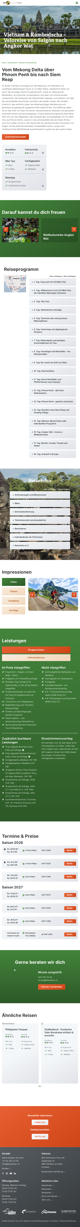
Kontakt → (7, 1168)
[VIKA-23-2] (53, 594)
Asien (4, 63)
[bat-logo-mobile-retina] (12, 2)
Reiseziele (47, 1189)
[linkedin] (15, 1173)
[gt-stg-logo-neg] (68, 1211)
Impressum (55, 1221)
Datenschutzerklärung (68, 1221)
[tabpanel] (40, 737)
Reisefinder (47, 1185)
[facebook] (3, 1173)
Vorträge (13, 610)
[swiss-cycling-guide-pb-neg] (9, 1209)
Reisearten (47, 1192)
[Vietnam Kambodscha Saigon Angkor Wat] (15, 276)
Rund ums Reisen (50, 1196)
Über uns (46, 1200)
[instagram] (7, 1173)
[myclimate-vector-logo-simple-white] (49, 1211)
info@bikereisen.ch (11, 1164)
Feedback (13, 600)
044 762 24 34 (45, 977)
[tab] (36, 650)
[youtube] (11, 1173)
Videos (13, 591)
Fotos (14, 582)
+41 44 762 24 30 (10, 1161)
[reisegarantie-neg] (29, 1210)
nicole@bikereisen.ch (48, 980)
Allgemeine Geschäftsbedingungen (36, 1221)
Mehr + (70, 850)
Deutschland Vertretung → (54, 1171)
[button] (6, 229)
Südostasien (12, 63)
